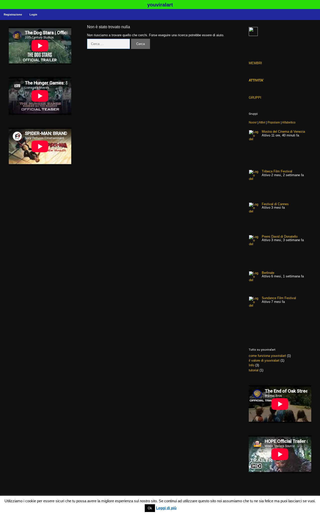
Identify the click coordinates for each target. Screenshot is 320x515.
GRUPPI (255, 97)
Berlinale (268, 273)
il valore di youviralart (264, 360)
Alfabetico (289, 122)
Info (251, 365)
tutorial (253, 370)
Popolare (274, 122)
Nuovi (253, 122)
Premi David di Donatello (280, 236)
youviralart (160, 4)
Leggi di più (166, 508)
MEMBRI (255, 63)
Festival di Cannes (275, 204)
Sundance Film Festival (279, 298)
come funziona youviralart (267, 356)
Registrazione (13, 14)
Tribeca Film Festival (277, 171)
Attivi (262, 122)
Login (33, 14)
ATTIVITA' (256, 80)
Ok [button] (150, 508)
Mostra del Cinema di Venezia (283, 131)
